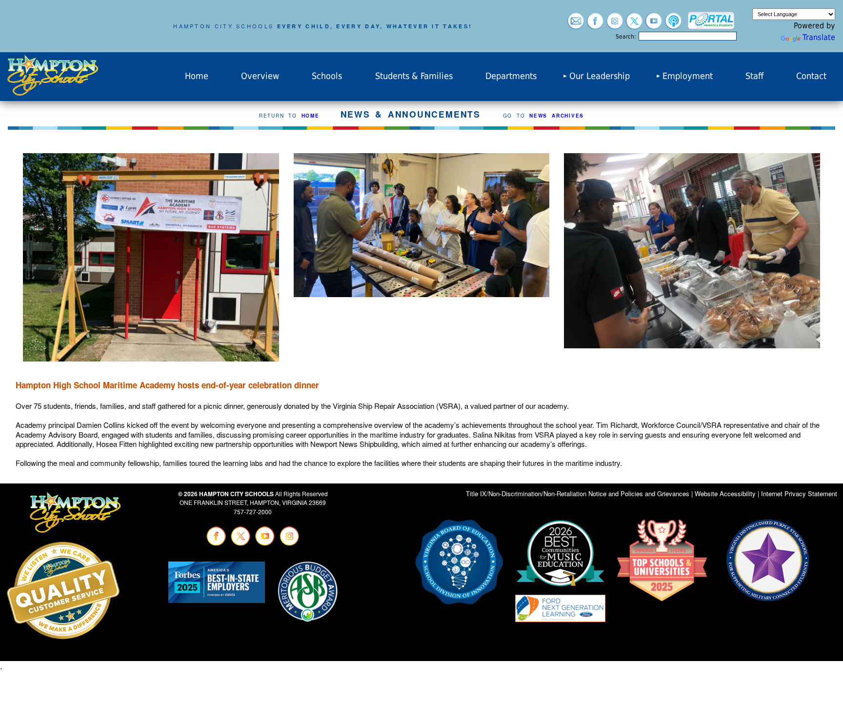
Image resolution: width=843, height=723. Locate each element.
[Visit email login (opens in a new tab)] (575, 24)
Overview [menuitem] (260, 76)
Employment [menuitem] (687, 76)
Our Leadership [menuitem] (599, 76)
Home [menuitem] (196, 76)
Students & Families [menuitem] (414, 76)
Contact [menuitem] (811, 76)
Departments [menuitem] (511, 76)
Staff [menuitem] (754, 76)
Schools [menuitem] (327, 76)
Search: (626, 36)
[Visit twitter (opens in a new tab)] (634, 24)
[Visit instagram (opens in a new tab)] (614, 24)
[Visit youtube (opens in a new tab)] (653, 24)
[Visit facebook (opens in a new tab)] (595, 24)
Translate (819, 37)
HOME (310, 115)
